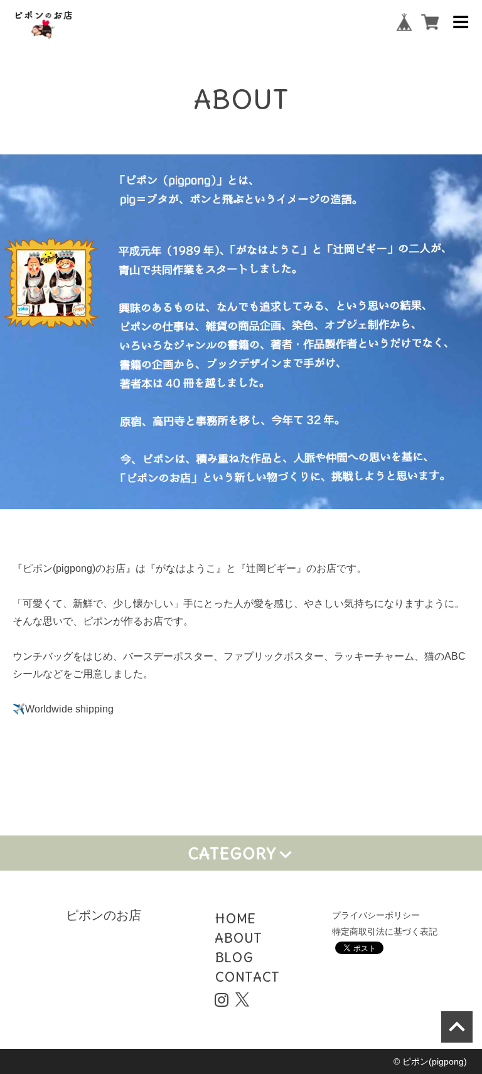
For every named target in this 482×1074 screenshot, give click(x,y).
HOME (235, 918)
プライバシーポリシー (376, 915)
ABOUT (238, 938)
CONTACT (247, 977)
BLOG (234, 957)
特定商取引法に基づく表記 (384, 931)
